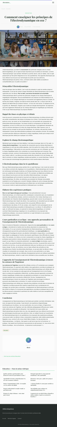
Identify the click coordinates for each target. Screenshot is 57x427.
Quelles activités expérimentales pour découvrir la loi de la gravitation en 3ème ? (14, 374)
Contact (20, 418)
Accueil (3, 8)
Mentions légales (12, 418)
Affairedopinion (8, 409)
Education (8, 8)
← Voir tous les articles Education (11, 356)
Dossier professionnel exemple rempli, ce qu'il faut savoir (14, 389)
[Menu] (53, 2)
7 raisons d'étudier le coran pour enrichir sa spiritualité (42, 384)
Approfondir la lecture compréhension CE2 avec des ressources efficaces (14, 379)
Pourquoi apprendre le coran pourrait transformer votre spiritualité (40, 374)
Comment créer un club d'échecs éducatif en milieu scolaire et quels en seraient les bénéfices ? (42, 395)
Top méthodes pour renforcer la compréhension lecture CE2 (39, 389)
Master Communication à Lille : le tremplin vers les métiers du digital (14, 384)
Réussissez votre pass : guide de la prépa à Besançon (42, 379)
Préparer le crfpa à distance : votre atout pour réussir (13, 394)
